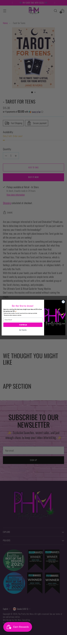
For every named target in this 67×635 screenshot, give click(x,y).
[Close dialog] (63, 301)
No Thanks (23, 330)
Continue (23, 324)
